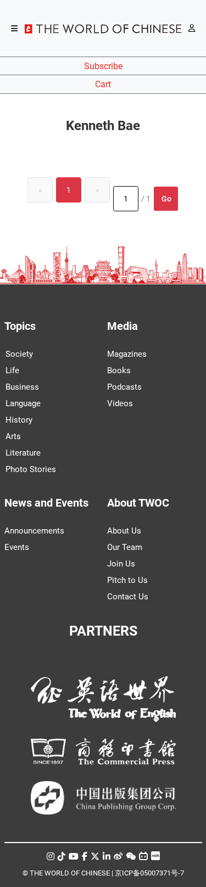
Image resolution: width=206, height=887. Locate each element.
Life (12, 370)
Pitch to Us (127, 580)
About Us (124, 531)
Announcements (34, 531)
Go (166, 198)
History (18, 420)
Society (19, 354)
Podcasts (124, 387)
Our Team (124, 547)
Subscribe (103, 66)
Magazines (127, 354)
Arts (13, 436)
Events (16, 547)
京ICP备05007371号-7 (149, 873)
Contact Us (127, 597)
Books (119, 370)
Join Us (121, 564)
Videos (120, 403)
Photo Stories (30, 469)
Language (23, 403)
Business (22, 387)
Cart (103, 84)
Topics (20, 326)
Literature (23, 453)
